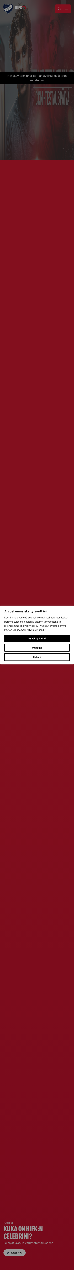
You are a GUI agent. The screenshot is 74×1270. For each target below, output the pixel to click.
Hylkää (37, 657)
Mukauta (37, 647)
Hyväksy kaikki (37, 638)
